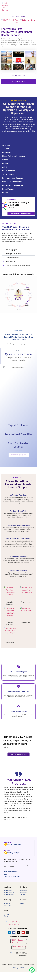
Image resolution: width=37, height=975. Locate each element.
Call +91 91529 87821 (11, 871)
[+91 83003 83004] (5, 844)
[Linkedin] (9, 932)
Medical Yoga (10, 642)
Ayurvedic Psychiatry (9, 623)
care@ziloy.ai (13, 852)
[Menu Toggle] (34, 6)
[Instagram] (27, 932)
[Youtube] (23, 932)
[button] (18, 60)
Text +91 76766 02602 (12, 877)
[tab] (18, 356)
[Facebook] (13, 932)
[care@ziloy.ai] (5, 852)
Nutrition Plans (26, 623)
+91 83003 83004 (15, 844)
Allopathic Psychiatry (9, 603)
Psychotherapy (26, 602)
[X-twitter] (18, 932)
